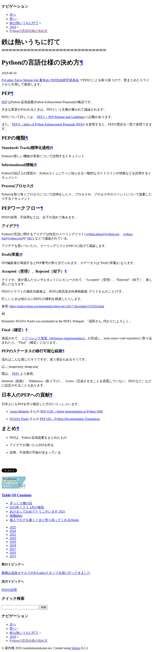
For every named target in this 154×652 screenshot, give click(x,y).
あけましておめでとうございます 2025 (37, 511)
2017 (13, 549)
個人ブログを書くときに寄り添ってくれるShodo (44, 520)
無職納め (16, 515)
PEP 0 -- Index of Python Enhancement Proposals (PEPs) (48, 124)
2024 (13, 531)
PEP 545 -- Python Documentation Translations (70, 419)
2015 (13, 556)
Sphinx (75, 648)
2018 (13, 545)
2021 (13, 534)
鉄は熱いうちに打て (24, 23)
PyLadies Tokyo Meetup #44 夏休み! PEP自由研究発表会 (40, 80)
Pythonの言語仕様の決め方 (29, 31)
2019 (13, 27)
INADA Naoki (19, 419)
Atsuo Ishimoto (19, 411)
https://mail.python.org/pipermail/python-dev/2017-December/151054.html (57, 306)
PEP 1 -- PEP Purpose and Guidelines (61, 117)
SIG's (30, 238)
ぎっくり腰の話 (21, 503)
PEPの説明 (9, 589)
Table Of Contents (16, 495)
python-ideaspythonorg (102, 234)
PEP (4, 102)
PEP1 (15, 373)
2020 (13, 538)
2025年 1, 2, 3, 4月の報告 (27, 507)
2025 (13, 527)
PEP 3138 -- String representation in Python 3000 (71, 411)
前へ (13, 19)
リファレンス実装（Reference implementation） (54, 338)
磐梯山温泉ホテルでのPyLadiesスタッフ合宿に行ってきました (46, 573)
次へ (13, 14)
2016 (13, 552)
